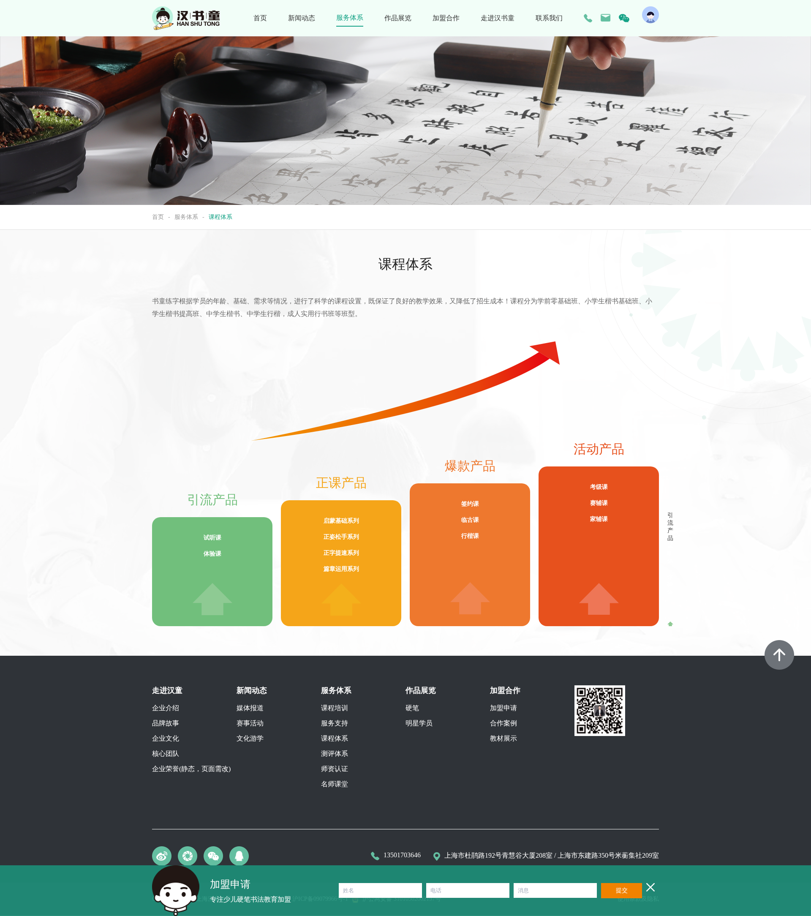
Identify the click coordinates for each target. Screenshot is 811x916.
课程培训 (334, 708)
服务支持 (334, 723)
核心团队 (165, 753)
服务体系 (349, 17)
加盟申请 (503, 708)
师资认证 (334, 768)
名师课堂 (334, 784)
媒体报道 (250, 708)
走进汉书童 (497, 18)
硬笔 (412, 708)
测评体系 (334, 753)
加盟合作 (446, 18)
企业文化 (165, 738)
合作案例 (503, 723)
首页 (260, 18)
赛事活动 (250, 723)
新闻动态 (301, 18)
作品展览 (397, 18)
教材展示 (503, 738)
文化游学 (250, 738)
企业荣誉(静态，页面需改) (191, 768)
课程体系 (334, 738)
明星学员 (419, 723)
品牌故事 (165, 723)
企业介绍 (165, 708)
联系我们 (549, 18)
